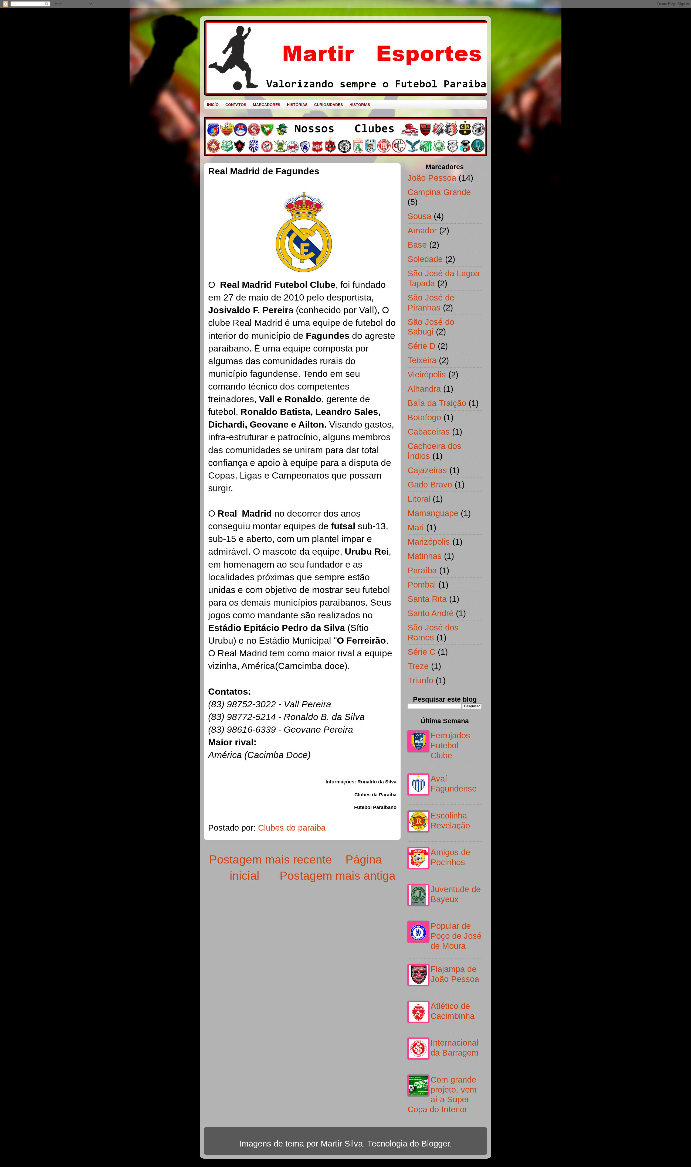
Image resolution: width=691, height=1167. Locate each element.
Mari (416, 527)
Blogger (435, 1143)
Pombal (422, 584)
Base (417, 244)
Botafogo (424, 417)
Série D (421, 345)
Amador (422, 230)
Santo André (430, 613)
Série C (421, 651)
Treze (418, 666)
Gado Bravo (430, 484)
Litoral (419, 498)
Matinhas (425, 556)
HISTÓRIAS (297, 105)
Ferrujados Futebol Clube (450, 745)
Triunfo (420, 680)
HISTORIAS (360, 105)
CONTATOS (235, 105)
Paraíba (422, 570)
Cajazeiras (427, 470)
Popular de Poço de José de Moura (456, 935)
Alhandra (424, 388)
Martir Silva (342, 1143)
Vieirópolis (427, 374)
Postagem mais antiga (337, 875)
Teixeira (422, 360)
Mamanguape (433, 513)
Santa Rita (427, 598)
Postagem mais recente (270, 859)
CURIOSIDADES (328, 105)
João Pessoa (432, 177)
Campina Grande (439, 192)
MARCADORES (266, 105)
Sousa (419, 216)
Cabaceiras (429, 431)
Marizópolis (429, 541)
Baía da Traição (437, 403)
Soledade (425, 259)
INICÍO (213, 105)
